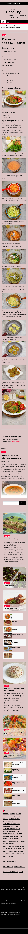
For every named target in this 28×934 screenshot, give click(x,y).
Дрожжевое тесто (8, 821)
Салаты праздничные (9, 864)
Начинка (19, 833)
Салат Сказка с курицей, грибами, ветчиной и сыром (14, 689)
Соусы (4, 35)
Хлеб (15, 869)
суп (4, 874)
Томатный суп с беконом (11, 608)
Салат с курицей (18, 851)
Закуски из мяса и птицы (10, 826)
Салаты (7, 685)
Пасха (11, 836)
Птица (20, 836)
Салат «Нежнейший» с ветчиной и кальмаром (18, 763)
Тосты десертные (9, 585)
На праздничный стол (9, 833)
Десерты (7, 536)
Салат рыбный (19, 848)
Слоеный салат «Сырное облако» (17, 770)
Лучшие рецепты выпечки (11, 831)
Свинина (16, 866)
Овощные (6, 836)
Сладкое (22, 866)
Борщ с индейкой (16, 621)
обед (16, 871)
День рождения (18, 816)
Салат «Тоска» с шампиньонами (16, 796)
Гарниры (18, 813)
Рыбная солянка (16, 615)
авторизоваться (15, 441)
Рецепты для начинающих (11, 838)
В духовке (6, 813)
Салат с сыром (20, 854)
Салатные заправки (9, 848)
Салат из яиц (20, 846)
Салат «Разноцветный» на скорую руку (13, 733)
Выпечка (12, 813)
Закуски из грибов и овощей (11, 823)
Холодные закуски (9, 871)
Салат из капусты (8, 841)
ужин (7, 874)
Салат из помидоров (9, 846)
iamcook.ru (11, 427)
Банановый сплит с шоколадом (17, 641)
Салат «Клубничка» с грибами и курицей (18, 783)
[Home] (3, 21)
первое (21, 871)
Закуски (3, 451)
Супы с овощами (8, 869)
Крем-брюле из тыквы (16, 648)
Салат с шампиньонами (10, 859)
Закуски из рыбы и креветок (11, 828)
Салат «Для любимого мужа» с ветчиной (12, 756)
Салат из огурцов (8, 843)
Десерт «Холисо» (17, 654)
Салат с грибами (8, 851)
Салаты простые (8, 866)
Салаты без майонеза (9, 861)
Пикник (16, 836)
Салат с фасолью (8, 856)
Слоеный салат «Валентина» (16, 802)
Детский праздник (14, 818)
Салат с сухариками (9, 854)
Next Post (4, 448)
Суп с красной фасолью (16, 628)
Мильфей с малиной (17, 634)
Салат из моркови (19, 841)
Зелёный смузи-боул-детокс (13, 539)
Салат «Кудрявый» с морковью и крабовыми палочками (17, 776)
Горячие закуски (8, 816)
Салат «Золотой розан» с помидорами (18, 789)
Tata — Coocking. (14, 10)
